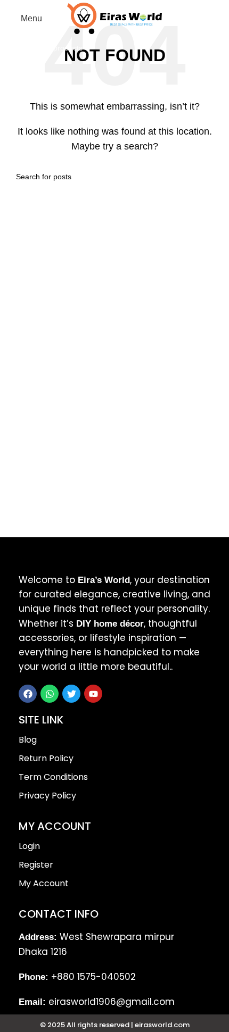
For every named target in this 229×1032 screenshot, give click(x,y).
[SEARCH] (210, 48)
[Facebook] (28, 694)
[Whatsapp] (49, 694)
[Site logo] (114, 17)
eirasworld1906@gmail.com (111, 1001)
